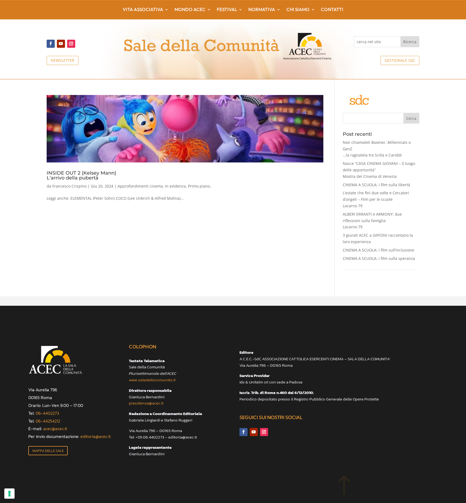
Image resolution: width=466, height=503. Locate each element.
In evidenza (175, 186)
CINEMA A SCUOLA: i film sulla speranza (379, 258)
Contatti (332, 10)
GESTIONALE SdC (400, 60)
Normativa (261, 10)
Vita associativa (143, 10)
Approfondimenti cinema (140, 186)
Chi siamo (298, 10)
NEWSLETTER (62, 60)
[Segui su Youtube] (61, 44)
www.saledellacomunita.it (152, 380)
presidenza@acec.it (146, 403)
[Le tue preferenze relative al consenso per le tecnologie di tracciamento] (9, 493)
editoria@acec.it (95, 436)
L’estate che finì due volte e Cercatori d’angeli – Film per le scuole (376, 199)
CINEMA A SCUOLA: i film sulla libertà (376, 184)
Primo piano (199, 186)
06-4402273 (47, 413)
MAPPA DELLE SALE (48, 450)
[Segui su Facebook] (51, 44)
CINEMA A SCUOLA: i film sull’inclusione (378, 250)
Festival (227, 10)
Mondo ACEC (189, 10)
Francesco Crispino (69, 186)
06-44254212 (48, 421)
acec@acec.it (55, 428)
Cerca (411, 118)
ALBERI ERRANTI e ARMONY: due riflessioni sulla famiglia (372, 221)
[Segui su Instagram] (71, 44)
